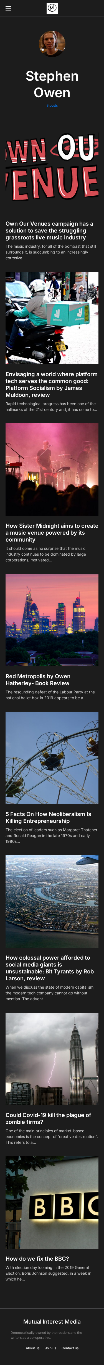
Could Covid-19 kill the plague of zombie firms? (48, 1118)
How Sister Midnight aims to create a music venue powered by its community (52, 532)
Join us (50, 1348)
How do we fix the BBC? (37, 1258)
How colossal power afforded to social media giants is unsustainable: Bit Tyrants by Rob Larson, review (50, 968)
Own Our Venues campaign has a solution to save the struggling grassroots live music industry (49, 230)
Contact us (70, 1348)
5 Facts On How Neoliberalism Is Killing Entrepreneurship (48, 817)
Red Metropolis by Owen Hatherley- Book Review (38, 680)
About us (32, 1348)
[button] (8, 8)
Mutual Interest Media (52, 1321)
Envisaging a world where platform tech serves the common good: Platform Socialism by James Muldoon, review (52, 384)
